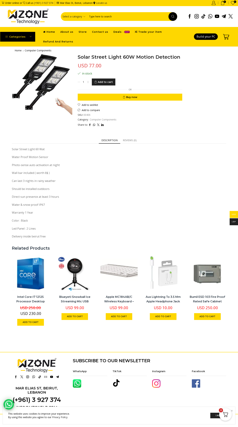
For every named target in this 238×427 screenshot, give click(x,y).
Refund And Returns (58, 41)
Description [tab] (109, 140)
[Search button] (172, 16)
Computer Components (38, 50)
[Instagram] (196, 16)
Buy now (131, 97)
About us (66, 31)
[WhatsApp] (210, 16)
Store (83, 31)
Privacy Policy (59, 417)
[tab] (109, 140)
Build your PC (206, 36)
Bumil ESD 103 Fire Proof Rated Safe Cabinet (207, 299)
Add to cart (105, 82)
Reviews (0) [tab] (130, 140)
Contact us (100, 31)
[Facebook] (189, 16)
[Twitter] (230, 16)
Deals (121, 31)
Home (51, 31)
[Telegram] (224, 16)
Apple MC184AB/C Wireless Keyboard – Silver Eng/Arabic (119, 301)
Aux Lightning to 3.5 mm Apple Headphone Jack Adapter (163, 301)
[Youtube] (217, 16)
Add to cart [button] (43, 269)
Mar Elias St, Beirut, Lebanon (37, 390)
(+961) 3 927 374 (43, 3)
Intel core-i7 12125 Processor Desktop (30, 299)
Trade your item (150, 31)
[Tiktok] (203, 16)
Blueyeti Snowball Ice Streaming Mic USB (74, 299)
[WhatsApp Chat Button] (8, 404)
